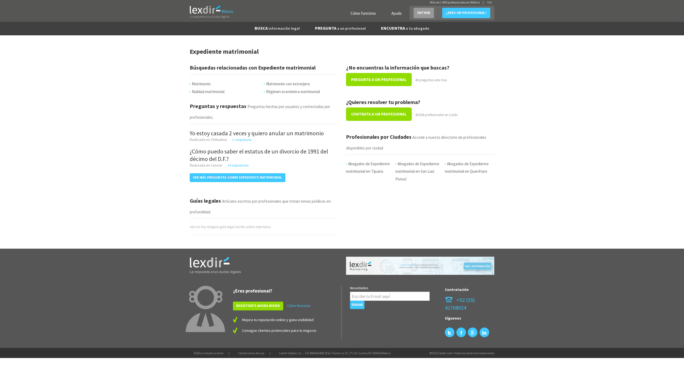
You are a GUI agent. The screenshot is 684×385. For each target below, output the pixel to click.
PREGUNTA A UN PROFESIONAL (379, 79)
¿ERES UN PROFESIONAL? (466, 12)
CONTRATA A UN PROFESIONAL (379, 114)
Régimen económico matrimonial (293, 91)
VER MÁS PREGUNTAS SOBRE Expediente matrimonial (237, 177)
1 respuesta (241, 139)
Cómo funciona (363, 13)
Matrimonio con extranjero (288, 83)
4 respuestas (238, 165)
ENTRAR (423, 12)
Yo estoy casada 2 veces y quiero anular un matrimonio (257, 133)
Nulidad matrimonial (208, 91)
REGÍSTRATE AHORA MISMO (258, 305)
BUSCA (277, 28)
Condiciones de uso (251, 353)
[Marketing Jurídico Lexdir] (420, 266)
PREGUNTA (340, 28)
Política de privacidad (208, 353)
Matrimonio (201, 83)
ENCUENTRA (405, 28)
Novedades (359, 288)
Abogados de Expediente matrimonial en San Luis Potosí (417, 171)
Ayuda (396, 13)
